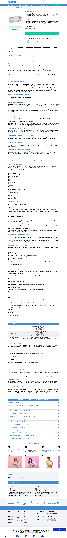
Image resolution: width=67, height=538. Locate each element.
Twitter (25, 523)
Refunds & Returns (10, 519)
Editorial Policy (10, 520)
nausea (31, 145)
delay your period (33, 69)
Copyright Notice (19, 514)
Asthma (9, 294)
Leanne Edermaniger (16, 489)
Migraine (10, 293)
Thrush (38, 517)
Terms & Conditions (11, 514)
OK (59, 529)
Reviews (25, 525)
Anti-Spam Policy (10, 516)
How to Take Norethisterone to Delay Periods (17, 58)
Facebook (26, 522)
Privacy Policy (10, 513)
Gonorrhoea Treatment (40, 516)
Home (9, 7)
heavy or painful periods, (23, 74)
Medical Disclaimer (20, 519)
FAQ (25, 513)
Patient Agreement (20, 520)
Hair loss (10, 203)
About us (25, 516)
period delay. (17, 382)
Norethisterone (19, 7)
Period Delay (13, 7)
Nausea (9, 182)
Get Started (42, 33)
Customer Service (55, 508)
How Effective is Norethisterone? (15, 57)
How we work (26, 517)
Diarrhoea (10, 183)
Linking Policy (10, 517)
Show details (47, 536)
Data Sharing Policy (11, 523)
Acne (9, 200)
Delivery (25, 519)
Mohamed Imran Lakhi (42, 489)
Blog (25, 520)
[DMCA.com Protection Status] (54, 513)
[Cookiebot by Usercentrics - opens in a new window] (6, 536)
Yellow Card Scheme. (26, 221)
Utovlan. (29, 19)
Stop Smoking (39, 514)
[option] (16, 19)
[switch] (26, 536)
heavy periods (42, 381)
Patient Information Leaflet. (53, 209)
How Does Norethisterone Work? (15, 55)
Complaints (18, 513)
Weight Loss (39, 513)
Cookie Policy (10, 522)
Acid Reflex (38, 519)
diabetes (31, 194)
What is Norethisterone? (13, 53)
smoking (11, 250)
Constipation (10, 185)
